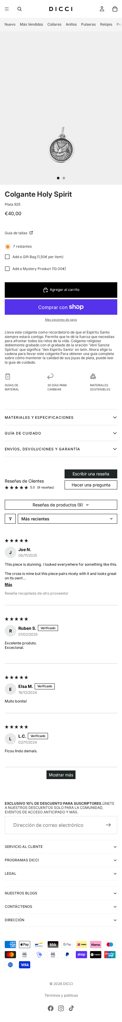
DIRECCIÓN (14, 920)
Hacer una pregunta (91, 484)
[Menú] (7, 9)
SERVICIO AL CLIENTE (24, 847)
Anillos (71, 24)
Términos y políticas (61, 995)
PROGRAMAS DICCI (22, 860)
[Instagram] (61, 1008)
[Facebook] (50, 1008)
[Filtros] (10, 519)
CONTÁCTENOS (18, 907)
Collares (54, 24)
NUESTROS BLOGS (21, 893)
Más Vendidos (31, 24)
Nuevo (9, 24)
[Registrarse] (108, 825)
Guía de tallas (16, 233)
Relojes (106, 24)
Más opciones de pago (61, 319)
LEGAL (10, 873)
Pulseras (88, 24)
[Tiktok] (71, 1008)
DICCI (68, 983)
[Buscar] (19, 8)
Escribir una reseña (91, 473)
